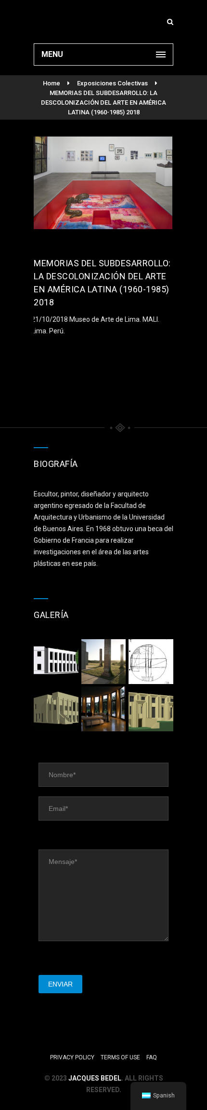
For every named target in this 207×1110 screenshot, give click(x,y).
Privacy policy (72, 1057)
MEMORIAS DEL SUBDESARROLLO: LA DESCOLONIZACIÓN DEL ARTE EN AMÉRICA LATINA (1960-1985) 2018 (103, 102)
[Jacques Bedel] (103, 21)
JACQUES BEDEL (94, 1078)
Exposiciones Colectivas (112, 83)
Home (51, 83)
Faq (151, 1057)
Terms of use (120, 1057)
